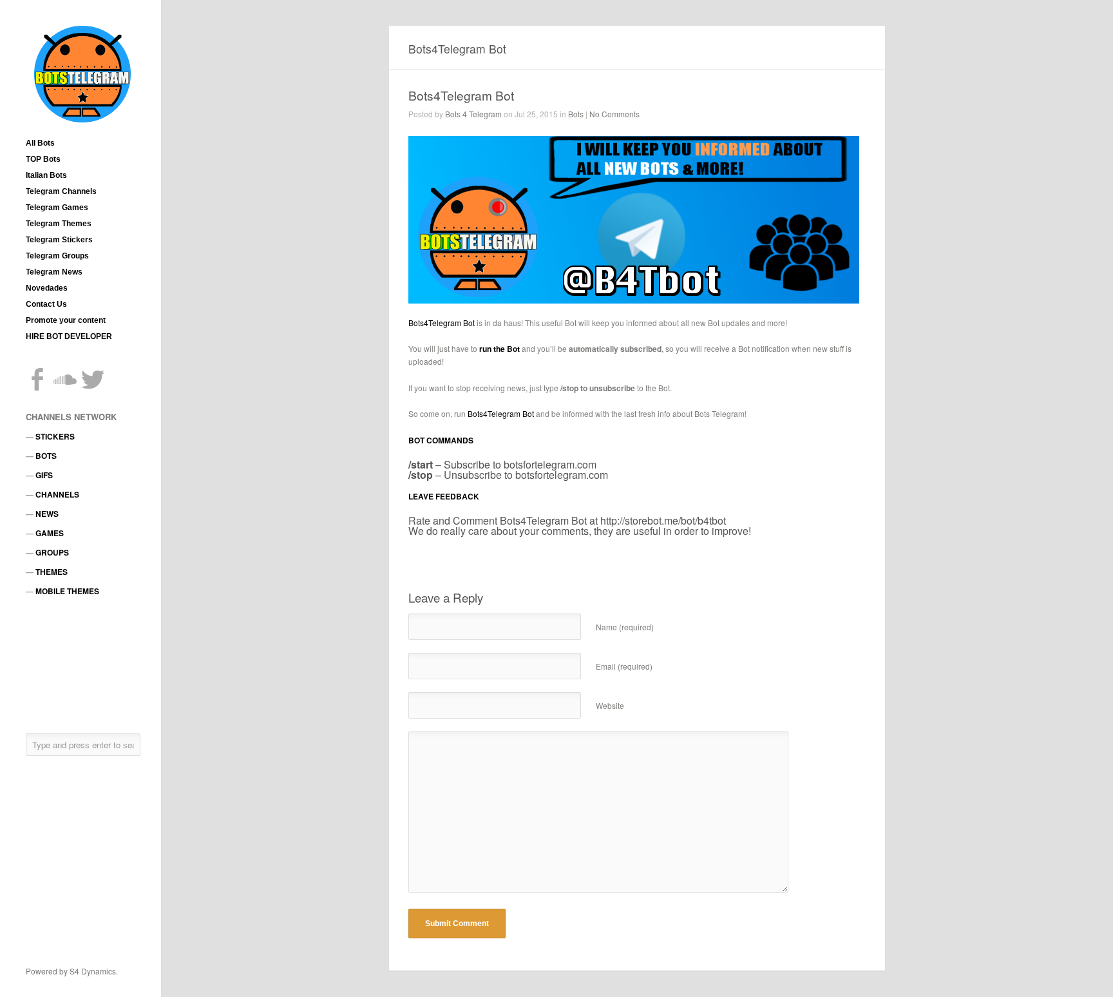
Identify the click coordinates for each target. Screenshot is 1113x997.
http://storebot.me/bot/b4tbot (663, 520)
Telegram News (54, 271)
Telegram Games (57, 207)
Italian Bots (46, 175)
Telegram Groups (57, 255)
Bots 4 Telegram (473, 113)
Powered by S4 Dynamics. (72, 970)
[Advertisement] (84, 664)
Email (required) (624, 666)
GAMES (49, 533)
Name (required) (625, 626)
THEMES (51, 571)
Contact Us (46, 304)
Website (610, 705)
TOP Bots (43, 159)
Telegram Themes (58, 223)
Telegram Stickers (59, 239)
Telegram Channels (61, 191)
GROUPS (52, 552)
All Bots (40, 143)
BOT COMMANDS (440, 440)
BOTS (46, 455)
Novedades (47, 288)
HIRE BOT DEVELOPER (69, 336)
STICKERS (55, 436)
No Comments (614, 113)
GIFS (44, 475)
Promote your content (66, 320)
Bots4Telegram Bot (461, 95)
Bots (576, 113)
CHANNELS (57, 494)
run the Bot (499, 348)
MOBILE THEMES (67, 591)
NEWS (47, 513)
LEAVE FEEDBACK (443, 496)
